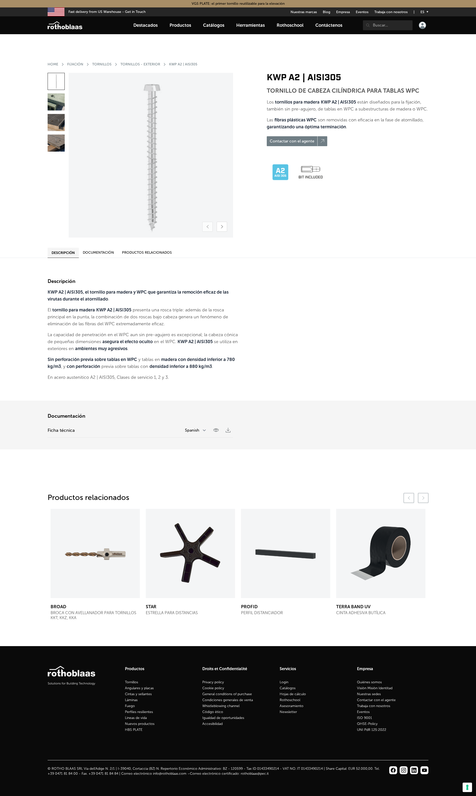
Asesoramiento (291, 706)
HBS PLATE (134, 730)
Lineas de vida (136, 718)
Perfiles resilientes (139, 712)
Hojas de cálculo (293, 694)
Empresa (343, 12)
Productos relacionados (147, 252)
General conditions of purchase (227, 694)
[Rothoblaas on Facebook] (393, 770)
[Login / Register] (422, 25)
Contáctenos (328, 25)
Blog (326, 12)
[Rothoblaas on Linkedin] (404, 770)
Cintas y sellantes (138, 694)
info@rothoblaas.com (169, 773)
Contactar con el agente (376, 700)
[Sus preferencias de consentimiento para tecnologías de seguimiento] (467, 787)
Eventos (362, 12)
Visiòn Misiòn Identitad (374, 688)
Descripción (63, 253)
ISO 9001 (364, 718)
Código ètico (212, 712)
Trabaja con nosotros (391, 12)
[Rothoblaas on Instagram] (414, 770)
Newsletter (288, 712)
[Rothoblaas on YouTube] (424, 770)
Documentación (98, 252)
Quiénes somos (369, 682)
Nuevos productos (139, 724)
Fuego (130, 706)
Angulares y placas (139, 688)
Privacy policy (213, 682)
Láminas (131, 700)
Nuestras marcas (304, 12)
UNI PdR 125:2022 (371, 730)
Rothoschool (290, 700)
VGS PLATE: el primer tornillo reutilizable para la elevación (238, 3)
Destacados (145, 25)
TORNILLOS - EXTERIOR (140, 64)
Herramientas (250, 25)
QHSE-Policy (367, 724)
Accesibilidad (212, 724)
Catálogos (288, 688)
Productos (180, 25)
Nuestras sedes (369, 694)
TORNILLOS (102, 64)
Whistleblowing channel (220, 706)
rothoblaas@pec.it (255, 773)
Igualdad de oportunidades (223, 718)
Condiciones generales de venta (227, 700)
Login (284, 682)
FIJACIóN (75, 64)
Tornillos (131, 682)
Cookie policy (213, 688)
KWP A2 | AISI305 (183, 64)
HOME (53, 64)
